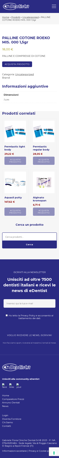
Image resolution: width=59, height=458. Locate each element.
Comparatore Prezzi (13, 399)
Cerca (29, 244)
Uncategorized (30, 17)
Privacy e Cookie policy (41, 451)
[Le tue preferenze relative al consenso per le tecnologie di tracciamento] (54, 453)
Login (5, 415)
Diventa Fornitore (11, 419)
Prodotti (15, 17)
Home (5, 17)
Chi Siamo (7, 422)
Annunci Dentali (11, 402)
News (5, 406)
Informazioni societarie (14, 451)
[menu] (54, 6)
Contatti (6, 426)
